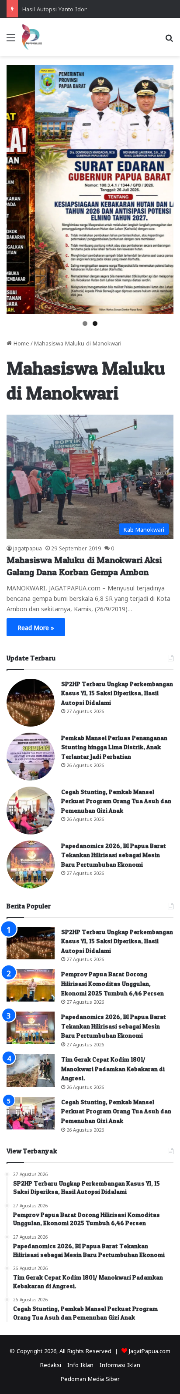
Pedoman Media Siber (90, 1378)
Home (20, 342)
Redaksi (50, 1364)
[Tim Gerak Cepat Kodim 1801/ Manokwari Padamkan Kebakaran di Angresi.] (31, 1070)
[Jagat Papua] (32, 37)
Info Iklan (80, 1364)
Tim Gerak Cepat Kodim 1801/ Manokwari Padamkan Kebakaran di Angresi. (113, 1069)
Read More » (35, 626)
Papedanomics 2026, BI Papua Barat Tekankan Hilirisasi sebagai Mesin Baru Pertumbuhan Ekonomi (113, 855)
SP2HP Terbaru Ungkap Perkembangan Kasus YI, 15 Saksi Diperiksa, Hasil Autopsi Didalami (117, 693)
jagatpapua (27, 548)
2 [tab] (95, 323)
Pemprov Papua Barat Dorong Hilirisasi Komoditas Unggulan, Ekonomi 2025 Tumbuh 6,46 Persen (112, 983)
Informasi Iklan (120, 1364)
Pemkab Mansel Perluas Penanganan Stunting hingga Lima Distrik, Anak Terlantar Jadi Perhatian (114, 747)
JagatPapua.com (149, 1350)
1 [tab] (85, 323)
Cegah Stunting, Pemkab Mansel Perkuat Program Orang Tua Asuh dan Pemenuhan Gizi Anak (116, 801)
